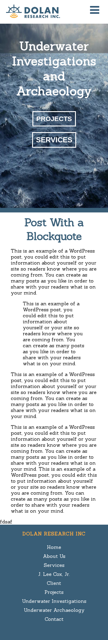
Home (54, 547)
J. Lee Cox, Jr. (54, 574)
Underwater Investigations (54, 601)
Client (54, 583)
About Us (54, 556)
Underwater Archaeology (54, 610)
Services (54, 140)
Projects (54, 119)
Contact (54, 619)
